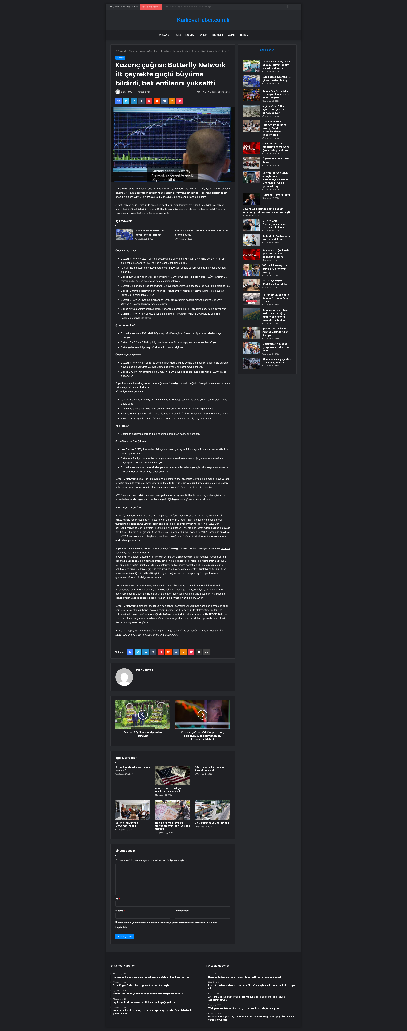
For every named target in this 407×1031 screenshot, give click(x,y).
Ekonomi (190, 35)
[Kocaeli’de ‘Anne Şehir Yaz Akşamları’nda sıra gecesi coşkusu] (251, 95)
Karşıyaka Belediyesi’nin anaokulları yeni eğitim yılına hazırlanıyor (276, 65)
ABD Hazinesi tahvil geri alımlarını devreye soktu (169, 790)
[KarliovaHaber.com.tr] (203, 20)
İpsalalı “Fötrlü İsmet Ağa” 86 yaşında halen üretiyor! (275, 332)
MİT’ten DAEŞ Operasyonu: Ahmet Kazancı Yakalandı (274, 224)
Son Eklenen (267, 49)
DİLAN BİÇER (127, 92)
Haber (177, 35)
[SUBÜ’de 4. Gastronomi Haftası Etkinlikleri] (251, 240)
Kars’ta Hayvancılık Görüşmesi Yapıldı (126, 824)
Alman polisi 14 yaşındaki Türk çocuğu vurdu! (276, 361)
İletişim (244, 35)
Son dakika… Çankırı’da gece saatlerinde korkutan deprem (276, 253)
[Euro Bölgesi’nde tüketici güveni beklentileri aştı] (124, 234)
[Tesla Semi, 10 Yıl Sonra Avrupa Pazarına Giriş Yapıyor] (251, 299)
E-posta (120, 910)
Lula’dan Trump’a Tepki (276, 194)
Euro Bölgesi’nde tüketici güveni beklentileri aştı (276, 78)
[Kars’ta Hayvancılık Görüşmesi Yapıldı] (132, 810)
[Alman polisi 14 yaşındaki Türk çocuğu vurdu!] (251, 363)
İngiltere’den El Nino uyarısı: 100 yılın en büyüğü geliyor (273, 110)
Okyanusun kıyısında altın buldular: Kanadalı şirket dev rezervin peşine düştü (266, 210)
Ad (117, 898)
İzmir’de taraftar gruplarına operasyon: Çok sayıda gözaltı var (275, 147)
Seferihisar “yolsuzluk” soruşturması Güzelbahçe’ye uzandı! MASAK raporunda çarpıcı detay (275, 179)
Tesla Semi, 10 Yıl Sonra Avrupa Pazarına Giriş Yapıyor (275, 298)
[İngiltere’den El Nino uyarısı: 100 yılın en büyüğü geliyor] (251, 111)
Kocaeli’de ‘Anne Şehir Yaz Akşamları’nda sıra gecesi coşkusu (194, 6)
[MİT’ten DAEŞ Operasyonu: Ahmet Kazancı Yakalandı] (251, 225)
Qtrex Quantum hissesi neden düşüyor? (132, 768)
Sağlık (203, 35)
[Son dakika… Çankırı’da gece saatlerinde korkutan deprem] (251, 254)
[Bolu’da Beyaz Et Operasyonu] (212, 810)
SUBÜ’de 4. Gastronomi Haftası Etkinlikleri (276, 237)
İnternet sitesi (182, 910)
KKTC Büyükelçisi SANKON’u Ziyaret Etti (274, 282)
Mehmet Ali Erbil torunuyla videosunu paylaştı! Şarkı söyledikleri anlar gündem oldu (274, 128)
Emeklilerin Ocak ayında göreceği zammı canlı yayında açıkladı (172, 825)
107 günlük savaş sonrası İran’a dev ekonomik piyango (276, 269)
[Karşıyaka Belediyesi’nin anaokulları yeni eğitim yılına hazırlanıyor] (251, 66)
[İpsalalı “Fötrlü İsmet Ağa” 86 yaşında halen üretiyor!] (251, 333)
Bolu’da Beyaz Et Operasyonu (212, 822)
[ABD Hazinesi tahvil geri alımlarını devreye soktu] (172, 775)
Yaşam (231, 35)
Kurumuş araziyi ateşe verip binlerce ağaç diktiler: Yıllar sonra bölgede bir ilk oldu (275, 315)
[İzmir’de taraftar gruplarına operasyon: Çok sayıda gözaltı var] (251, 148)
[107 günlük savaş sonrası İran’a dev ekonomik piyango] (251, 270)
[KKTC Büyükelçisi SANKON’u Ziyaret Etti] (251, 285)
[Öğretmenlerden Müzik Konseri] (251, 163)
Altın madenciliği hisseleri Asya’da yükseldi (210, 768)
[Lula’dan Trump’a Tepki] (251, 199)
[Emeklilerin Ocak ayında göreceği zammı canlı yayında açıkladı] (172, 810)
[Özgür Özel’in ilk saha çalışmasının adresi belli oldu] (251, 348)
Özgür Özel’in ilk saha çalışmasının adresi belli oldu (276, 347)
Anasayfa (164, 35)
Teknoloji (217, 35)
